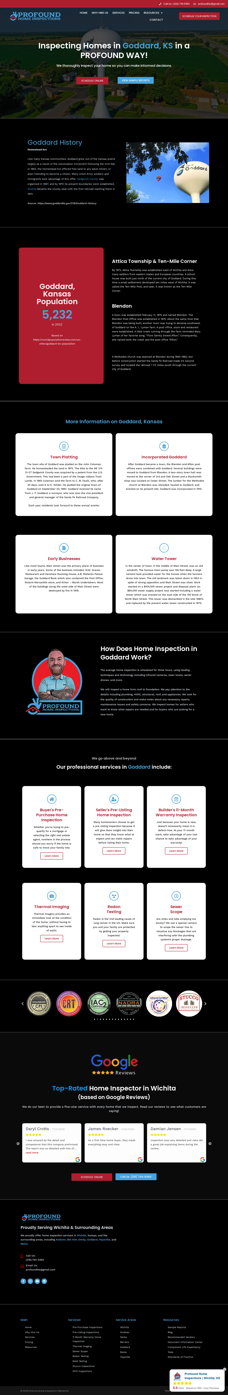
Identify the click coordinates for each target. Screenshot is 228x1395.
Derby (82, 1239)
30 (164, 1165)
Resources (151, 13)
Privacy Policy (200, 1390)
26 (150, 1165)
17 (120, 1165)
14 (110, 1165)
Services (118, 13)
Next (210, 1143)
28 (157, 1165)
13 (107, 1165)
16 (117, 1165)
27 (154, 1165)
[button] (23, 1004)
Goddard (92, 1239)
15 (114, 1165)
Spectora (186, 1390)
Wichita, (82, 1235)
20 (130, 1165)
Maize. (24, 1243)
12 (104, 1165)
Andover (61, 1239)
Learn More (52, 856)
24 (144, 1165)
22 (137, 1165)
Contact (156, 20)
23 (140, 1165)
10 (97, 1165)
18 (124, 1165)
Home (83, 13)
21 (134, 1165)
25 (147, 1165)
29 (160, 1165)
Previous (18, 1143)
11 (100, 1165)
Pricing (134, 13)
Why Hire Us (100, 13)
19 (127, 1165)
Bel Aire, (72, 1239)
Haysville (104, 1239)
